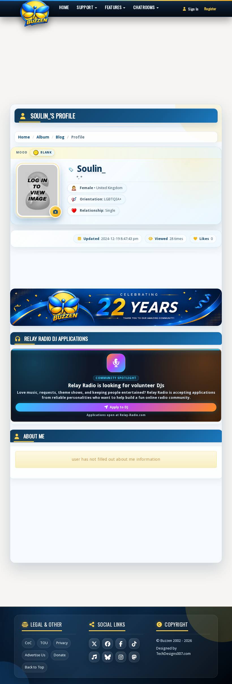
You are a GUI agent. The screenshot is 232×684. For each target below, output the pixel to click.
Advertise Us (35, 655)
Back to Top (34, 667)
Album (42, 137)
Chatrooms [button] (144, 7)
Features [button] (114, 7)
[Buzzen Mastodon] (134, 656)
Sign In (193, 9)
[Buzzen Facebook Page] (107, 643)
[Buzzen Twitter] (94, 643)
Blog (60, 137)
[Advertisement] (116, 58)
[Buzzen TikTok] (134, 643)
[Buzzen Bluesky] (107, 656)
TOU (44, 643)
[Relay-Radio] (94, 656)
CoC (28, 643)
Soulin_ (91, 168)
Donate (60, 655)
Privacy (62, 643)
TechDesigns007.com (173, 653)
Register (210, 8)
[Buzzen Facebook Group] (120, 643)
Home (64, 7)
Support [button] (85, 7)
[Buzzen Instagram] (120, 656)
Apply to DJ (119, 407)
